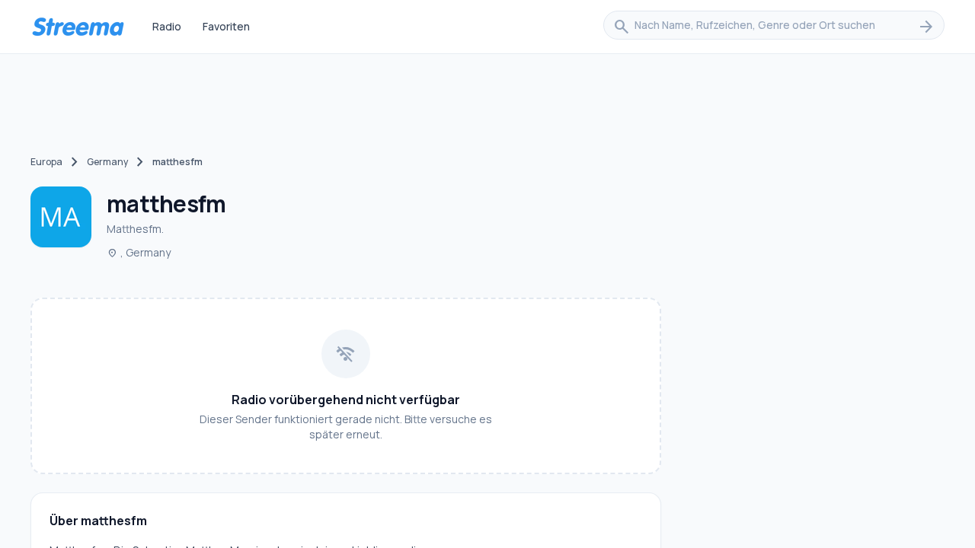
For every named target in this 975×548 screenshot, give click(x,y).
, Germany (139, 252)
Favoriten (226, 26)
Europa (46, 161)
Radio (166, 26)
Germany (107, 161)
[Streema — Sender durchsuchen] (77, 26)
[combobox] (774, 27)
